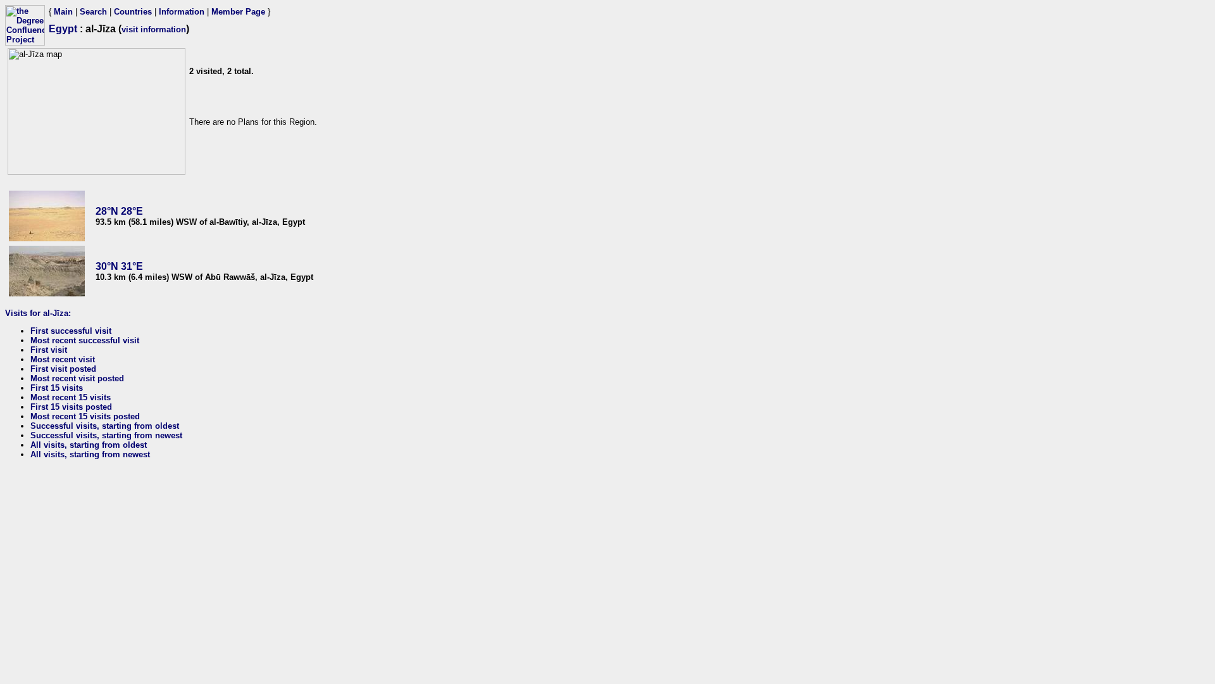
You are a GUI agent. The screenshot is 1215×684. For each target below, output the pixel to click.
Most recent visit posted (77, 378)
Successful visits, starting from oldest (104, 426)
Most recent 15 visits (70, 397)
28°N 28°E (119, 211)
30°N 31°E (119, 266)
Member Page (238, 11)
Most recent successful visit (84, 340)
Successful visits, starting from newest (106, 435)
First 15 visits (56, 388)
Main (63, 11)
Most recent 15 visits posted (85, 416)
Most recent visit (62, 359)
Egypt (63, 28)
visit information (154, 29)
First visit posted (63, 369)
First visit (48, 350)
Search (93, 11)
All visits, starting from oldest (88, 445)
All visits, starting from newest (90, 454)
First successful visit (70, 331)
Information (181, 11)
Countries (133, 11)
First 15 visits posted (71, 407)
